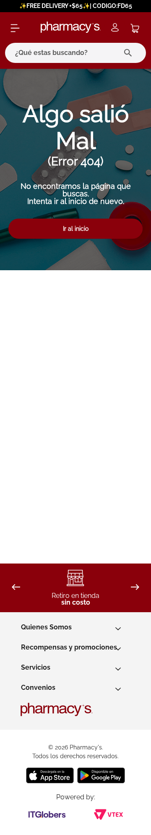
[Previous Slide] (15, 588)
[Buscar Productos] (130, 53)
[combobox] (75, 53)
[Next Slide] (135, 588)
